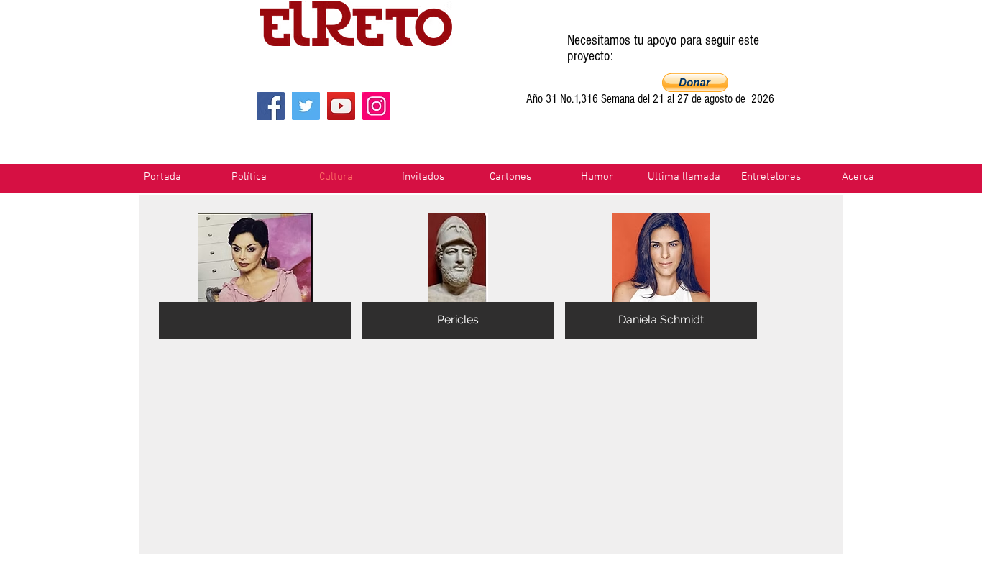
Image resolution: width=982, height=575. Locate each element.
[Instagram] (376, 106)
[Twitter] (306, 106)
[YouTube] (341, 106)
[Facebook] (271, 106)
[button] (695, 82)
